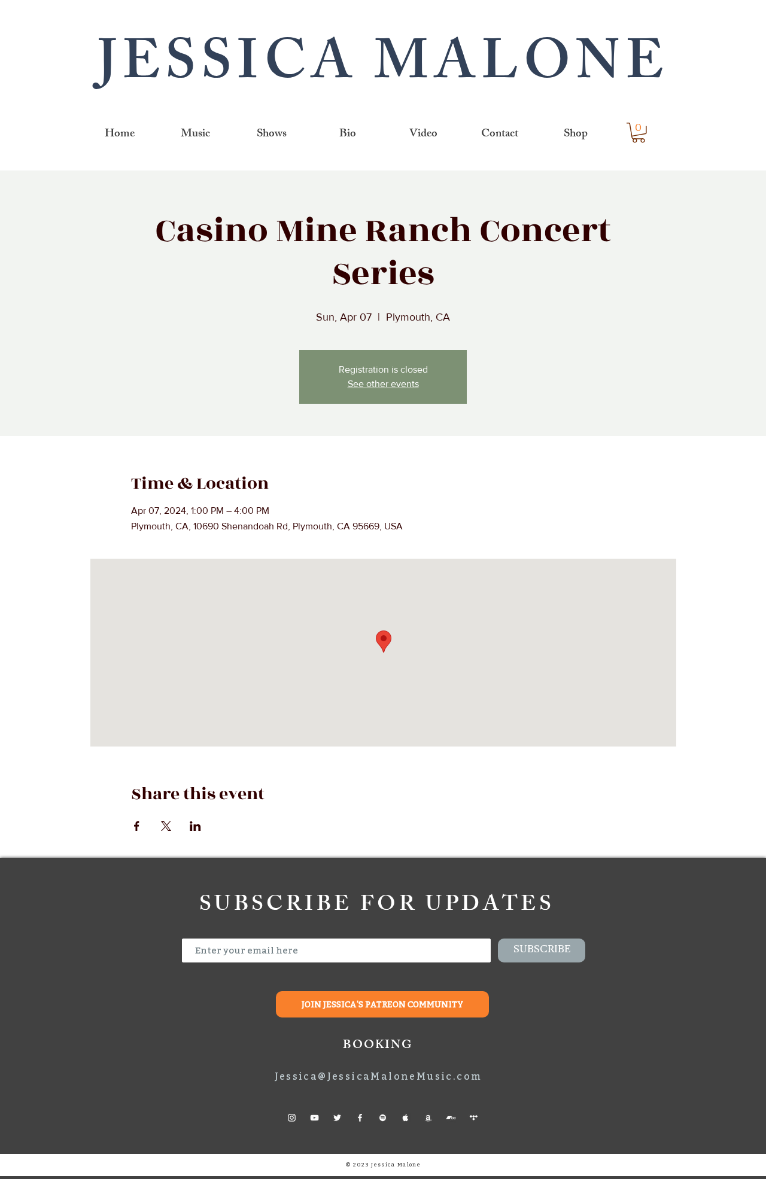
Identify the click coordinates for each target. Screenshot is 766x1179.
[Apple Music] (405, 1118)
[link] (639, 133)
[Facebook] (360, 1118)
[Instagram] (292, 1118)
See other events (383, 384)
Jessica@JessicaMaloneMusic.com (378, 1076)
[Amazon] (428, 1118)
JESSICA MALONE (383, 69)
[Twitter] (337, 1118)
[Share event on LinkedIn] (195, 826)
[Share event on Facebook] (136, 826)
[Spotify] (383, 1118)
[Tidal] (474, 1118)
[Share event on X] (166, 826)
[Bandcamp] (451, 1118)
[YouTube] (314, 1118)
